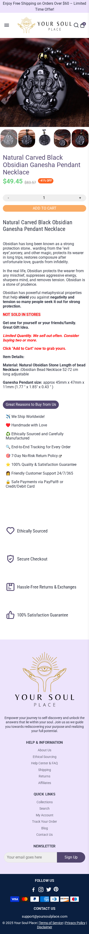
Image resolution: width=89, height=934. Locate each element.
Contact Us (44, 834)
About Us (44, 750)
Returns (44, 776)
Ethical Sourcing (44, 757)
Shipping (44, 770)
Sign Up (71, 857)
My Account (44, 815)
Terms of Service (51, 923)
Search (44, 808)
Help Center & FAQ (44, 763)
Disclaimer (44, 927)
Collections (45, 802)
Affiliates (44, 783)
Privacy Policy (75, 923)
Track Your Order (44, 821)
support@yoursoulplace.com (44, 917)
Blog (44, 828)
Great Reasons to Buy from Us (31, 404)
